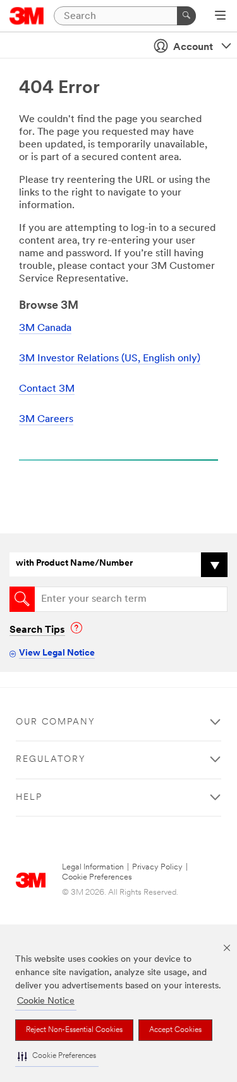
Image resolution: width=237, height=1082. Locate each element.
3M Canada (45, 328)
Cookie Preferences (97, 877)
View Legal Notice (57, 653)
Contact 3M (47, 389)
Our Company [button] (55, 722)
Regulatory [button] (51, 759)
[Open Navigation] (220, 16)
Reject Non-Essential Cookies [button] (74, 1030)
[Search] (186, 15)
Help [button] (29, 797)
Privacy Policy (157, 867)
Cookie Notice (46, 1001)
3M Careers (46, 419)
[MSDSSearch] (22, 599)
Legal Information (93, 867)
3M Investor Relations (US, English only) (109, 359)
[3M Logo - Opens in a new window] (26, 15)
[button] (57, 1056)
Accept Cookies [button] (175, 1030)
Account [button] (193, 47)
